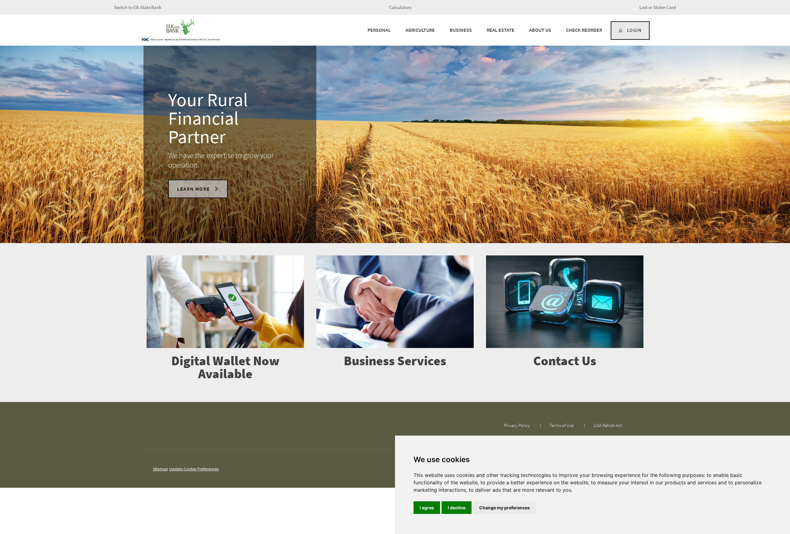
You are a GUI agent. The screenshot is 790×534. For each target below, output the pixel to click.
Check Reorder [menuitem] (584, 30)
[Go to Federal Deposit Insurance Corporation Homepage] (180, 39)
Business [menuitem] (461, 30)
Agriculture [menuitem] (420, 30)
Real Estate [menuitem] (500, 30)
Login (634, 30)
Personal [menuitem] (379, 30)
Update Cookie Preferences (194, 469)
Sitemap (160, 469)
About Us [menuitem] (540, 30)
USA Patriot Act (607, 425)
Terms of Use (562, 425)
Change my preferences (504, 507)
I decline (456, 507)
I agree (427, 507)
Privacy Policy (517, 425)
